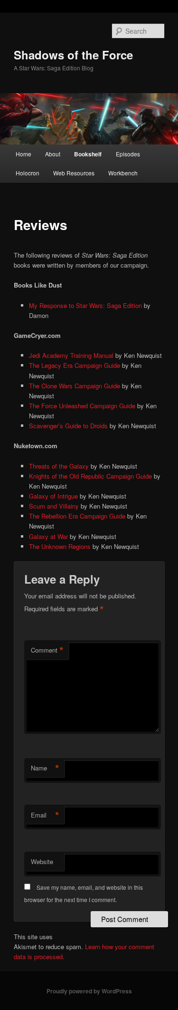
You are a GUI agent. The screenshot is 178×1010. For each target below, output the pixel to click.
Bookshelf (88, 154)
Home (23, 154)
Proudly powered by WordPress (89, 991)
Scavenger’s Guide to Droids (68, 425)
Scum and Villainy (54, 505)
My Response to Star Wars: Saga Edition (85, 305)
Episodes (128, 154)
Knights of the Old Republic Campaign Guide (90, 476)
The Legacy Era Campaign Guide (74, 365)
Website (42, 861)
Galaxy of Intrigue (53, 495)
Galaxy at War (48, 536)
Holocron (27, 173)
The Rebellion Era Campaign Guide (77, 515)
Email (45, 815)
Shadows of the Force (73, 55)
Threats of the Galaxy (59, 466)
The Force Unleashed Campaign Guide (82, 405)
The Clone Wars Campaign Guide (74, 385)
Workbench (123, 173)
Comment (47, 650)
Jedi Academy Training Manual (71, 355)
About (52, 154)
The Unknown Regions (60, 546)
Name (45, 768)
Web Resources (73, 173)
